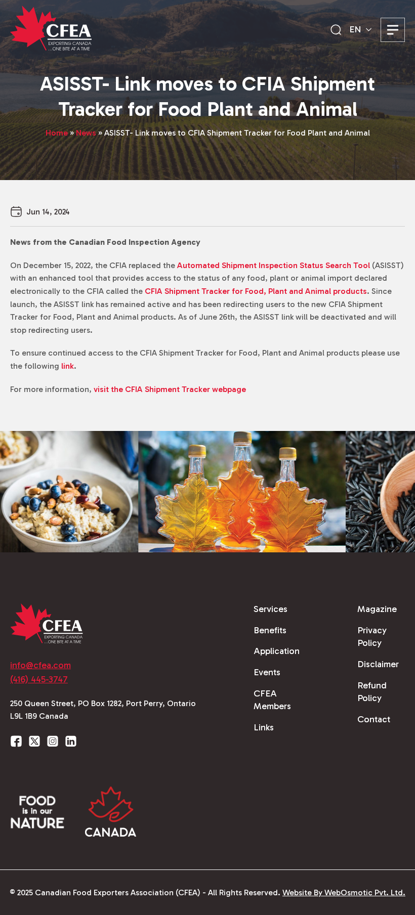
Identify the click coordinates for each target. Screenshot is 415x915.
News (86, 133)
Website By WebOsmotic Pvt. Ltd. (343, 892)
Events (267, 672)
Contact (373, 719)
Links (264, 727)
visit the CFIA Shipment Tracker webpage (170, 389)
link (67, 366)
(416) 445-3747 (39, 679)
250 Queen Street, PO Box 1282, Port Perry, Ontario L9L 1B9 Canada (103, 710)
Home (57, 133)
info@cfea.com (40, 665)
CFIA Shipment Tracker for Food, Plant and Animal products (256, 291)
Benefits (270, 630)
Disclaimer (378, 664)
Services (270, 609)
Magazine (377, 609)
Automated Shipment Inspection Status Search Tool (273, 265)
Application (277, 651)
